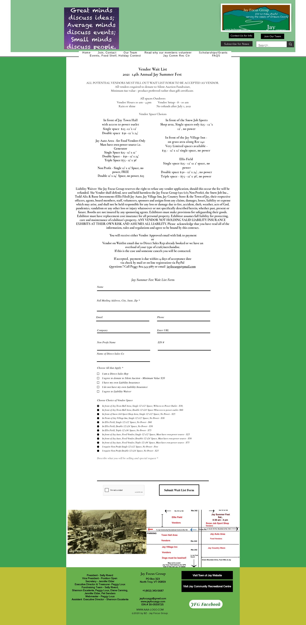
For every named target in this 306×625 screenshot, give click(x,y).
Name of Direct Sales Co (110, 353)
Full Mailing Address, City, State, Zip (117, 300)
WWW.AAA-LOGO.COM (150, 609)
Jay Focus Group (153, 573)
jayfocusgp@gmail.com (181, 266)
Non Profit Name (106, 342)
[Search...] (290, 44)
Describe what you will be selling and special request (126, 458)
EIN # (161, 342)
